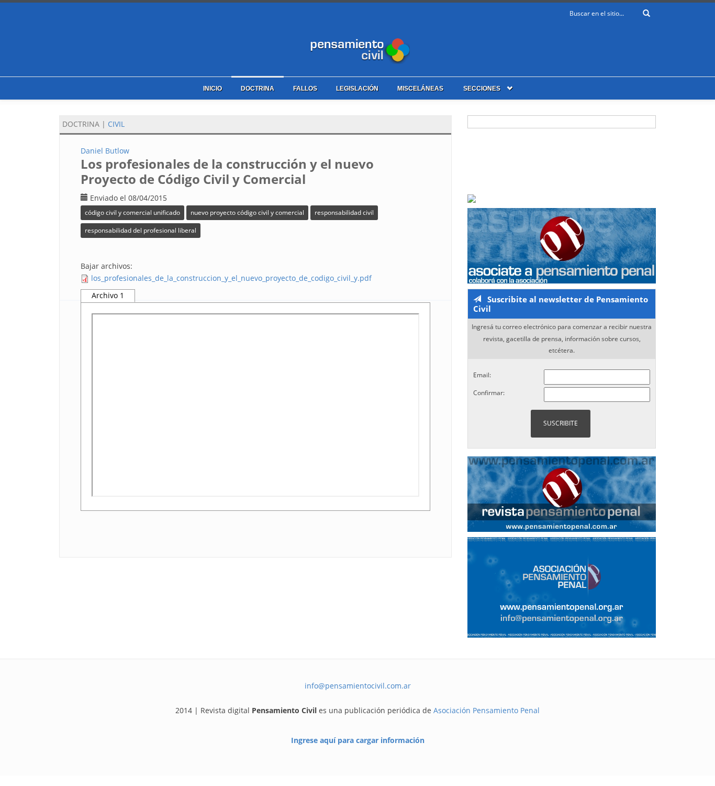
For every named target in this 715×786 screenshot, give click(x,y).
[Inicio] (357, 48)
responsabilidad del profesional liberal (140, 230)
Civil (116, 124)
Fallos (305, 88)
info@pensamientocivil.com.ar (358, 686)
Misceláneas (420, 88)
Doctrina (257, 88)
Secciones (481, 88)
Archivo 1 (108, 295)
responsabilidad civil (344, 212)
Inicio (212, 88)
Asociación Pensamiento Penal (486, 710)
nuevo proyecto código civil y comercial (247, 212)
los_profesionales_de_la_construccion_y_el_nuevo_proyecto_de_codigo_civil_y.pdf (231, 278)
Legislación (357, 88)
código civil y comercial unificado (132, 212)
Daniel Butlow (105, 151)
